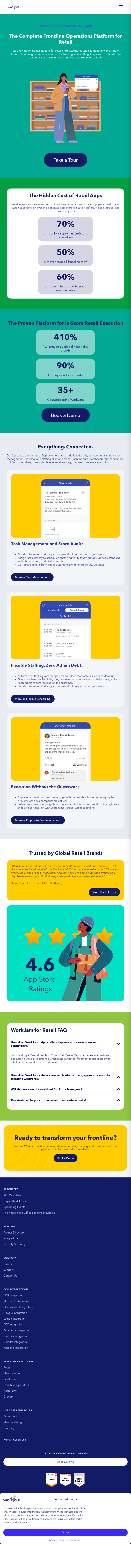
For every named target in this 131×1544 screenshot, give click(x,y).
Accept (65, 1532)
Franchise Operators (16, 1385)
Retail (6, 1367)
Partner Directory (14, 1232)
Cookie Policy (56, 1539)
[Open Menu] (121, 6)
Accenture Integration (16, 1330)
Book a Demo (65, 1158)
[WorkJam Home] (13, 6)
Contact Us (10, 1275)
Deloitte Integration (15, 1342)
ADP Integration (13, 1324)
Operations (10, 1416)
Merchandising (12, 1422)
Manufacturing (12, 1373)
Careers (8, 1264)
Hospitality (10, 1390)
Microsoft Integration (16, 1301)
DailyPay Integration (15, 1336)
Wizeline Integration (15, 1347)
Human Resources (14, 1439)
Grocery (8, 1396)
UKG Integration (13, 1295)
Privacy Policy (73, 1539)
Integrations (10, 1238)
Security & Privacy (14, 1244)
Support (8, 1269)
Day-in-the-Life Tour (15, 1201)
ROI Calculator (12, 1195)
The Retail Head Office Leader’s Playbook (29, 1212)
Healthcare (10, 1379)
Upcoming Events (14, 1207)
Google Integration (15, 1312)
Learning (8, 1428)
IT (4, 1433)
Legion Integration (14, 1318)
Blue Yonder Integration (18, 1307)
